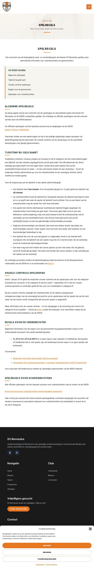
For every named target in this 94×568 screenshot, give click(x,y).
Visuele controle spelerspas (19, 85)
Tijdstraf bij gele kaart (17, 80)
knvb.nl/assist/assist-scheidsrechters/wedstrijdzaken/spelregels (33, 391)
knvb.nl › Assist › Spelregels (17, 130)
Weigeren (47, 552)
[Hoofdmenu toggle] (89, 6)
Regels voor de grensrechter (19, 89)
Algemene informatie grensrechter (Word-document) (35, 358)
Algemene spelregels (16, 75)
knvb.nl (51, 263)
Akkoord (47, 545)
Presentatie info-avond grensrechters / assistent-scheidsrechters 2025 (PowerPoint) (50, 363)
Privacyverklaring (51, 564)
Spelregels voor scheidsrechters (21, 94)
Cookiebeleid (40, 564)
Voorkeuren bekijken (47, 559)
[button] (90, 529)
